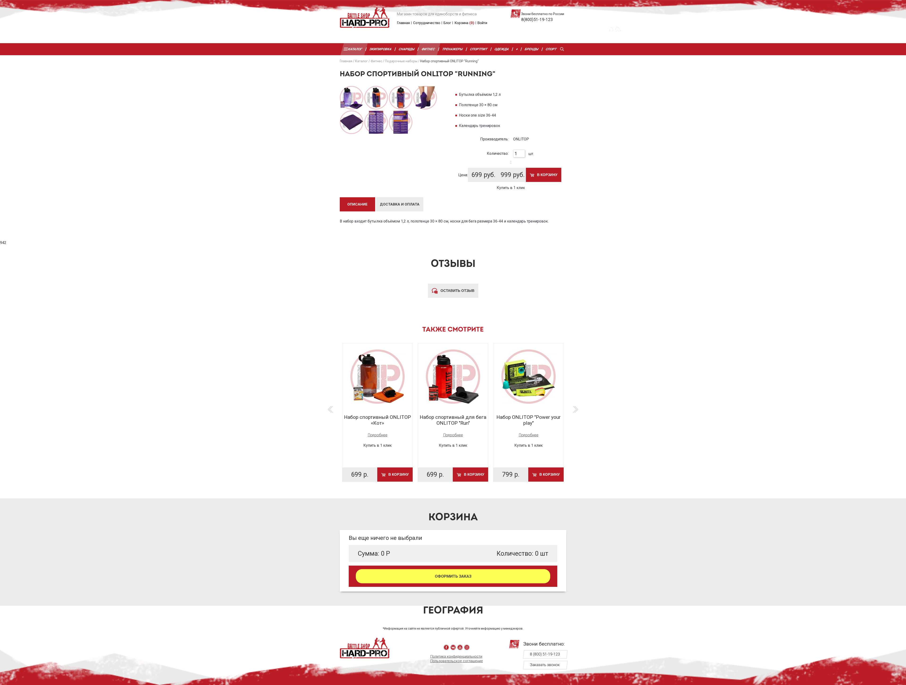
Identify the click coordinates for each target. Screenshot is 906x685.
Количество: (497, 153)
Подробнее (377, 435)
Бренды (531, 49)
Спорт (551, 49)
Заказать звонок (545, 665)
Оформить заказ (453, 576)
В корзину (546, 175)
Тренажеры (452, 49)
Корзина (464, 23)
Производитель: (494, 139)
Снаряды (406, 49)
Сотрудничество (426, 23)
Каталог (355, 49)
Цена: (463, 175)
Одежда (501, 49)
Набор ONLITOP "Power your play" (528, 420)
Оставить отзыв (457, 291)
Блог (447, 23)
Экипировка (380, 49)
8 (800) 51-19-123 (545, 654)
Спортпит (479, 49)
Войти (482, 23)
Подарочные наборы (401, 61)
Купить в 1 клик (511, 187)
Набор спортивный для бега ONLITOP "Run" (453, 420)
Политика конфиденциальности (456, 656)
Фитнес (428, 49)
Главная (403, 23)
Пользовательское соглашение (456, 661)
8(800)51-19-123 (537, 19)
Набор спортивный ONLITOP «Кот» (377, 420)
